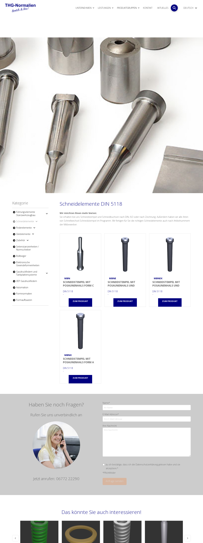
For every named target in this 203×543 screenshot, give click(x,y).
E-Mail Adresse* (111, 414)
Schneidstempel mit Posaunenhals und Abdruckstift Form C (125, 254)
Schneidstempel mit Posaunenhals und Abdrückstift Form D (169, 254)
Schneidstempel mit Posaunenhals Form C (80, 254)
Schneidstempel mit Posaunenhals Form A (80, 330)
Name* (106, 402)
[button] (174, 7)
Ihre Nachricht (110, 425)
